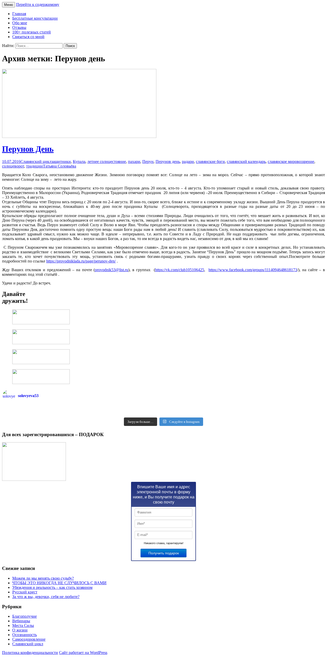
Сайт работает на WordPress (83, 652)
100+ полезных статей (31, 32)
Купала (79, 161)
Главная (19, 13)
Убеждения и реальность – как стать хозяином (52, 587)
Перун (148, 161)
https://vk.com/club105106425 (179, 270)
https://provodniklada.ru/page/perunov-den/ (81, 261)
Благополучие (24, 616)
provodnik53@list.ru (111, 270)
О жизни (20, 630)
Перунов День (28, 148)
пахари (134, 161)
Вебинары (21, 621)
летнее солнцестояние (106, 161)
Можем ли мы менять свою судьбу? (43, 578)
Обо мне (19, 23)
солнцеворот (13, 166)
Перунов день (168, 161)
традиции (34, 166)
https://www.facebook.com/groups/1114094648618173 (252, 270)
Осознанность (24, 634)
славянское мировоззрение (291, 161)
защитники (61, 161)
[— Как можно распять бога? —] (244, 413)
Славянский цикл (35, 161)
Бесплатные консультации (35, 18)
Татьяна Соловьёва (59, 166)
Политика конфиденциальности (30, 652)
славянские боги (210, 161)
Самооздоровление (28, 639)
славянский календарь (246, 161)
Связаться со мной (28, 36)
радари (188, 161)
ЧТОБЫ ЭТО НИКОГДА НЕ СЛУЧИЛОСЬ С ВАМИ (59, 583)
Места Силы (23, 625)
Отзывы (19, 27)
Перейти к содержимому (37, 4)
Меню (8, 5)
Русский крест (24, 592)
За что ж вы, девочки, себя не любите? (45, 596)
